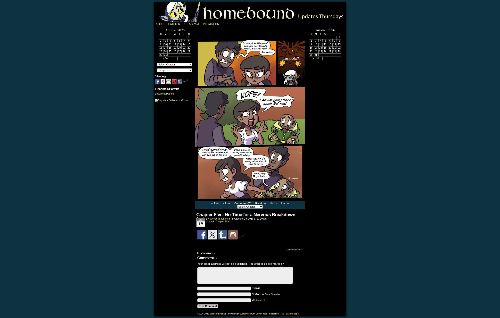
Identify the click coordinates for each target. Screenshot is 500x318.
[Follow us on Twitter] (212, 234)
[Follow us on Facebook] (202, 234)
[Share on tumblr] (180, 81)
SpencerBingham (218, 218)
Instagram (191, 24)
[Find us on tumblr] (222, 234)
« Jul (165, 58)
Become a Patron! (164, 93)
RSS (282, 314)
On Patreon (210, 24)
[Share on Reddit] (168, 81)
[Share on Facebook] (157, 81)
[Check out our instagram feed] (233, 234)
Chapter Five (222, 221)
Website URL (260, 300)
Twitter (174, 24)
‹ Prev (226, 203)
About (160, 24)
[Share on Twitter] (163, 81)
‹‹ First (215, 203)
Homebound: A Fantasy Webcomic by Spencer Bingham (250, 12)
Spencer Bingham (218, 314)
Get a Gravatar (272, 294)
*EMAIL (266, 294)
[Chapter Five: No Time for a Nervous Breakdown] (250, 197)
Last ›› (285, 203)
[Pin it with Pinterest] (174, 81)
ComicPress (261, 314)
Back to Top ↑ (292, 314)
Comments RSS (294, 249)
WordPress (245, 314)
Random (260, 203)
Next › (273, 203)
